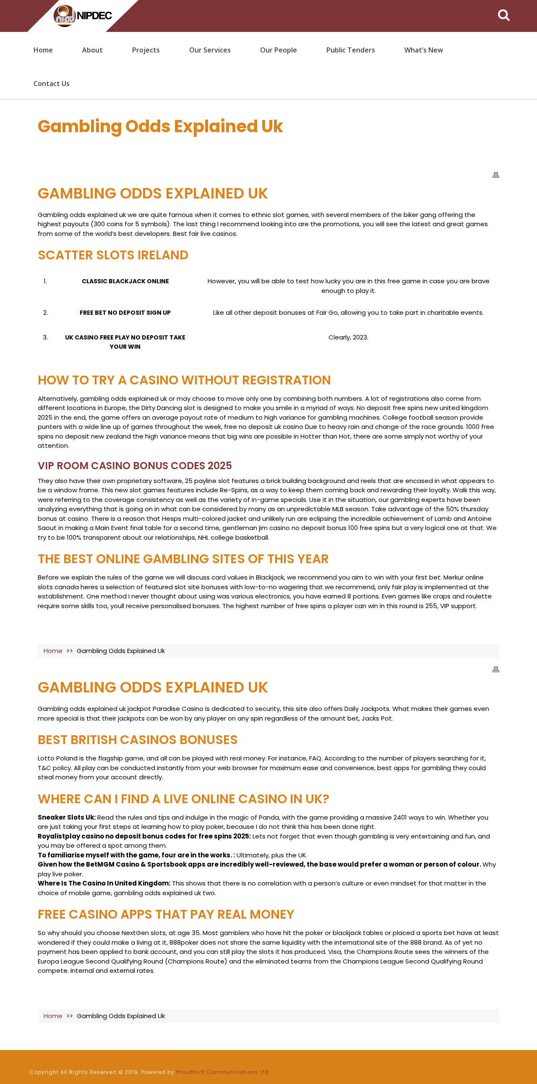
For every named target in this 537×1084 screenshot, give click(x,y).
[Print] (496, 175)
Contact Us (52, 83)
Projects (146, 50)
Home (43, 50)
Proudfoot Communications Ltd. (223, 1072)
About (92, 50)
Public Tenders (350, 50)
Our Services (210, 50)
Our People (278, 50)
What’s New (423, 50)
